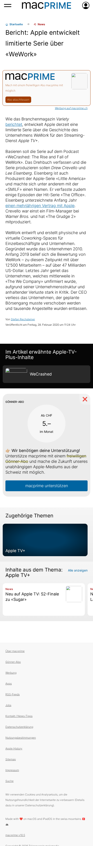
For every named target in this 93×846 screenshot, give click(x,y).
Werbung (10, 672)
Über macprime (15, 651)
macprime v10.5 (15, 835)
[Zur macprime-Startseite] (46, 5)
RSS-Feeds (12, 694)
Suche (9, 781)
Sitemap (10, 759)
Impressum (12, 770)
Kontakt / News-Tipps (19, 716)
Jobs (8, 705)
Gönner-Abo (13, 662)
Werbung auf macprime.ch (71, 108)
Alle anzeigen (78, 570)
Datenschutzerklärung (19, 726)
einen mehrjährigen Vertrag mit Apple (39, 205)
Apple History (13, 748)
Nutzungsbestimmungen (20, 737)
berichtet (13, 124)
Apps (8, 683)
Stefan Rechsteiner (23, 319)
